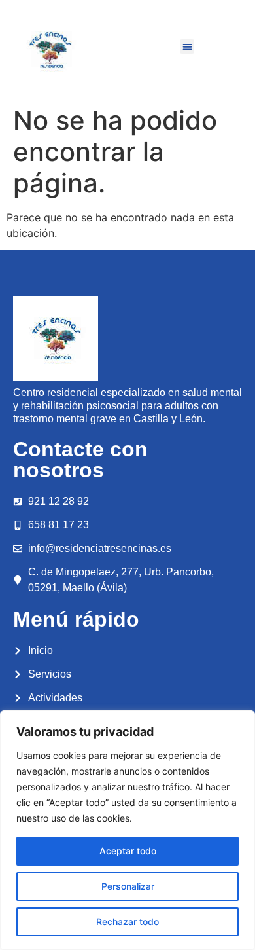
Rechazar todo (127, 921)
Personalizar (127, 886)
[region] (127, 830)
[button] (187, 46)
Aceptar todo (127, 850)
